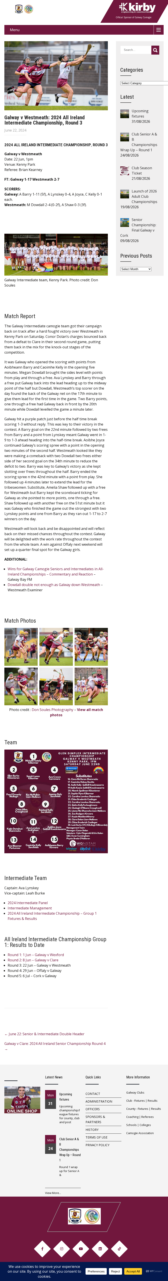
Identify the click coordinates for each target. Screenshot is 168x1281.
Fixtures (139, 1101)
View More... (53, 1193)
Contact (93, 1094)
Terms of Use (96, 1137)
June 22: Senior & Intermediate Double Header (44, 1034)
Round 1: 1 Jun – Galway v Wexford (36, 954)
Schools (131, 1125)
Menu (14, 29)
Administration (99, 1101)
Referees (147, 1117)
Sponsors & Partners (95, 1119)
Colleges (145, 1125)
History (92, 1130)
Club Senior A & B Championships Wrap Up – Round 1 (70, 1149)
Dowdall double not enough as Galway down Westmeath (54, 584)
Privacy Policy (97, 1145)
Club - (130, 1101)
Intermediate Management (30, 908)
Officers (93, 1109)
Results (153, 1101)
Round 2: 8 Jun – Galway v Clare (33, 960)
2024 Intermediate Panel (28, 902)
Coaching (132, 1117)
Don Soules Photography (52, 709)
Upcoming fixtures (65, 1096)
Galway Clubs (135, 1092)
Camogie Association (140, 1133)
